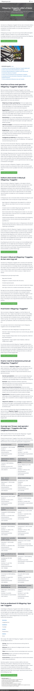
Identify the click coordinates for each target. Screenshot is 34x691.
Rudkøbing (4, 624)
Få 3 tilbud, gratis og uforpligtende (17, 15)
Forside (19, 690)
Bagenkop (4, 620)
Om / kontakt (22, 690)
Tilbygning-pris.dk (5, 1)
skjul (12, 66)
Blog (25, 690)
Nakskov (4, 633)
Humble (4, 629)
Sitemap (28, 690)
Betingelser (32, 690)
